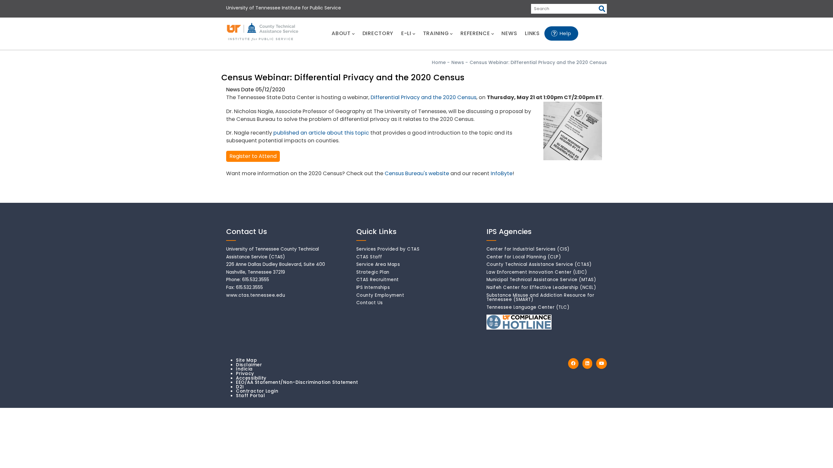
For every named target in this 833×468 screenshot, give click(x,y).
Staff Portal (250, 396)
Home (439, 62)
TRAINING (436, 33)
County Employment (380, 295)
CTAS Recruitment (377, 280)
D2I (240, 387)
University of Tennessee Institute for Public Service (283, 8)
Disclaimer (249, 365)
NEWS (509, 33)
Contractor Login (257, 391)
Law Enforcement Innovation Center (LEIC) (536, 272)
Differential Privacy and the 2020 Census (423, 97)
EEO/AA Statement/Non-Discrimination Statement (297, 382)
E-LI (406, 33)
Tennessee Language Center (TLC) (528, 307)
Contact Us (369, 303)
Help (565, 33)
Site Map (246, 360)
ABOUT (341, 33)
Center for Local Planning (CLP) (523, 257)
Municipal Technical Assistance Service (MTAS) (541, 280)
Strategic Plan (372, 272)
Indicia (244, 369)
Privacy (245, 373)
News (457, 62)
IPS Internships (373, 287)
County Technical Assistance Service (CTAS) (539, 264)
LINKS (532, 33)
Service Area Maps (378, 264)
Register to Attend (253, 156)
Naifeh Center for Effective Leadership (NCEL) (541, 287)
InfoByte (501, 173)
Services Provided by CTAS (388, 249)
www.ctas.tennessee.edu (255, 295)
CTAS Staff (369, 257)
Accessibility (251, 378)
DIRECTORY (377, 33)
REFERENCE (475, 33)
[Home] (263, 32)
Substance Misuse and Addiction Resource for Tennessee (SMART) (540, 297)
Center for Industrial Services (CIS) (528, 249)
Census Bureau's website (417, 173)
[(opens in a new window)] (573, 363)
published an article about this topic (321, 132)
